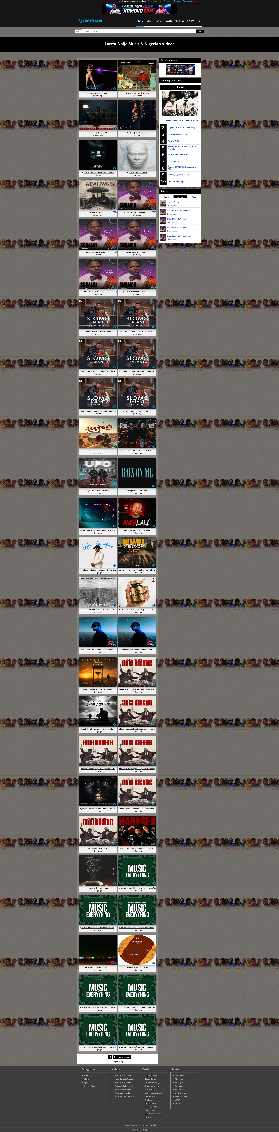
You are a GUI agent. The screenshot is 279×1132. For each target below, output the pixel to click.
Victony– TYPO (174, 141)
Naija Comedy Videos (124, 1079)
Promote (179, 1089)
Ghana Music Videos (123, 1089)
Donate (178, 1103)
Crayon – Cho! (173, 161)
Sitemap (145, 1125)
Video (193, 197)
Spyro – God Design (176, 181)
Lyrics (86, 1082)
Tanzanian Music (152, 1107)
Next (121, 1057)
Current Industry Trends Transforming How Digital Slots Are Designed (193, 210)
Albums (168, 21)
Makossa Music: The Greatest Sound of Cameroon (186, 219)
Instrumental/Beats (153, 1093)
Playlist (148, 1117)
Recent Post (89, 1086)
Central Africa (151, 1110)
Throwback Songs (152, 1082)
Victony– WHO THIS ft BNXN (179, 154)
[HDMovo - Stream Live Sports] (139, 13)
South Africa (150, 1096)
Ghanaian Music (152, 1086)
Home (140, 21)
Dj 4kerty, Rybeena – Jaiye (178, 175)
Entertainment (186, 205)
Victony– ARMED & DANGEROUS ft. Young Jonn (182, 148)
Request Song (181, 1096)
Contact (191, 21)
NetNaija (152, 1125)
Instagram (188, 1)
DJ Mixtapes (150, 1089)
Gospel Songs (150, 1079)
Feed (121, 1)
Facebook (168, 1)
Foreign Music (151, 1103)
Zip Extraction (181, 1093)
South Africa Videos (123, 1093)
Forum (149, 21)
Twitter (178, 1)
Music (158, 21)
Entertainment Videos (124, 1096)
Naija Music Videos (123, 1075)
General (87, 1075)
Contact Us (180, 1075)
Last (127, 1057)
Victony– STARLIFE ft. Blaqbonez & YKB (182, 168)
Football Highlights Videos (126, 1086)
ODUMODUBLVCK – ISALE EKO (180, 120)
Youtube (198, 1)
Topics (166, 197)
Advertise (179, 1086)
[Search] (199, 21)
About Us (179, 1079)
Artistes (179, 21)
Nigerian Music (151, 1075)
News (86, 1079)
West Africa (149, 1100)
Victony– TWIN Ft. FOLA (177, 134)
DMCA (177, 1100)
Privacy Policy (181, 1082)
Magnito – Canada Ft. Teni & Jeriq (181, 127)
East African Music (153, 1114)
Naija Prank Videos (123, 1082)
